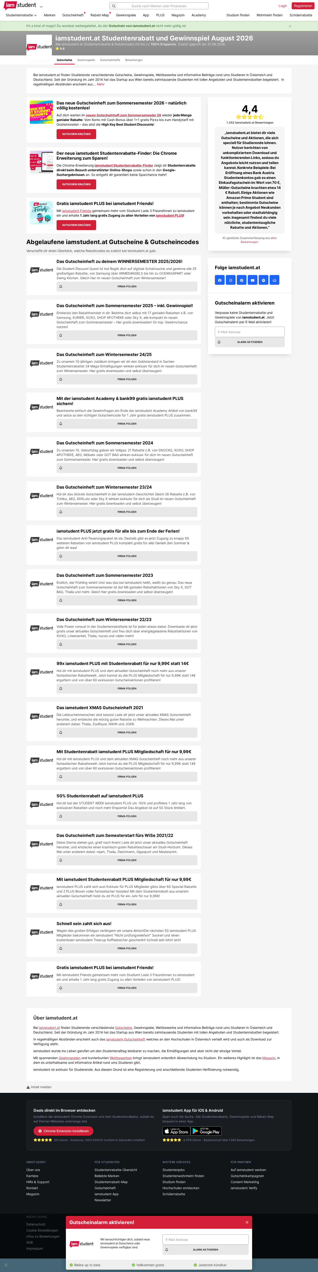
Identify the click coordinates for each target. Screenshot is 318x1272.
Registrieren (303, 6)
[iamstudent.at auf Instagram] (231, 280)
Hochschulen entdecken (180, 1188)
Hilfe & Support (37, 1182)
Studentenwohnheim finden (183, 1176)
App (146, 15)
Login (283, 6)
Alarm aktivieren (249, 342)
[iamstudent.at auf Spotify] (264, 280)
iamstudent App (107, 1194)
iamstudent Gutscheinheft (125, 1039)
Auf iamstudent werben (248, 1170)
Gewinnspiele (126, 15)
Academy (199, 15)
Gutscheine (123, 1028)
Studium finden (238, 15)
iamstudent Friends (76, 211)
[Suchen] (114, 6)
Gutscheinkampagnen (247, 1176)
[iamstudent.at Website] (275, 280)
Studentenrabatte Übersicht (116, 1170)
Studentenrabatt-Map (111, 1182)
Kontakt (32, 1188)
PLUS (160, 15)
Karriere (32, 1176)
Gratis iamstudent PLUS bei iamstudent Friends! (105, 203)
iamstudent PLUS (169, 215)
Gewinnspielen (70, 1058)
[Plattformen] (41, 6)
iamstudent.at (49, 1028)
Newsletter (103, 1200)
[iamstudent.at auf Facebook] (220, 280)
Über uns (33, 1170)
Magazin (178, 15)
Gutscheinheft (73, 15)
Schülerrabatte (301, 15)
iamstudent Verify (244, 1188)
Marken (49, 15)
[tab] (64, 59)
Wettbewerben (121, 1058)
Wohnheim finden (270, 15)
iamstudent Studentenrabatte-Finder (124, 165)
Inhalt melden (40, 1087)
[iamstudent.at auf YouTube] (253, 280)
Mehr (101, 84)
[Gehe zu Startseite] (19, 5)
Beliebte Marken (107, 1176)
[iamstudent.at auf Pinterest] (242, 280)
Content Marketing (245, 1182)
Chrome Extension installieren (66, 1131)
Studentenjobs (173, 1170)
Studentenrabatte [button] (20, 15)
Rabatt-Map (100, 15)
